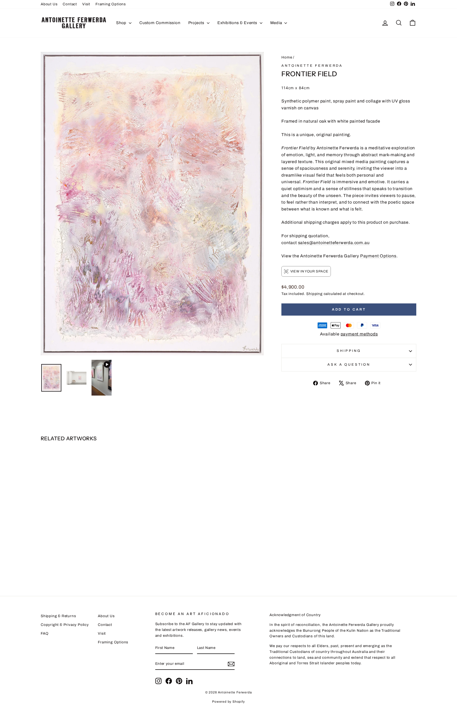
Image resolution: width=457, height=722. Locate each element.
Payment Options (378, 256)
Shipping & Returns (58, 616)
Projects (196, 23)
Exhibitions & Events (237, 23)
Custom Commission (159, 23)
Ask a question (348, 364)
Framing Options (110, 4)
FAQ (44, 633)
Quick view (85, 538)
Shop (121, 23)
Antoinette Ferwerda (312, 66)
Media (276, 23)
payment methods (359, 334)
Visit (86, 4)
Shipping (314, 294)
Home (286, 57)
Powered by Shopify (228, 701)
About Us (49, 4)
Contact (70, 4)
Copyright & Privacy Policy (65, 625)
